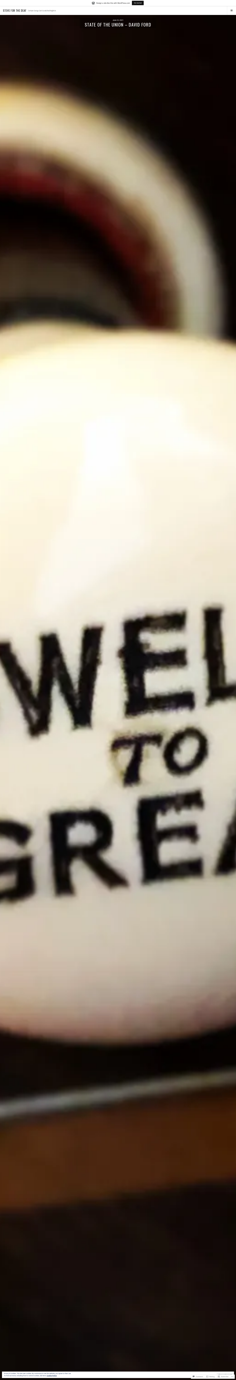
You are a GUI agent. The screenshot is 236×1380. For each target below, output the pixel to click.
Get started (138, 3)
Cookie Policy (52, 1375)
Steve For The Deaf (15, 10)
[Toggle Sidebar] (231, 10)
